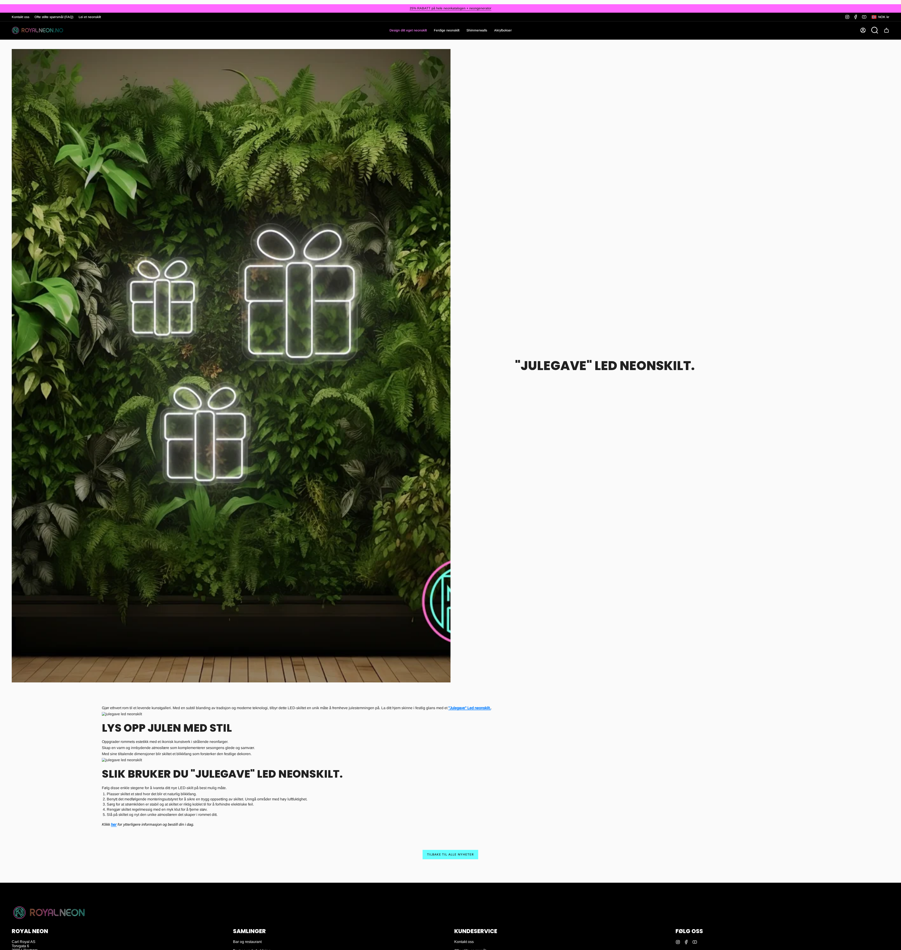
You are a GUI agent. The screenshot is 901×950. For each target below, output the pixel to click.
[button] (446, 30)
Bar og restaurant (247, 942)
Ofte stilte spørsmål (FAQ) (53, 17)
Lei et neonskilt (90, 17)
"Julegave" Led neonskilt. (469, 708)
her (114, 824)
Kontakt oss (20, 17)
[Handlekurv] (886, 30)
